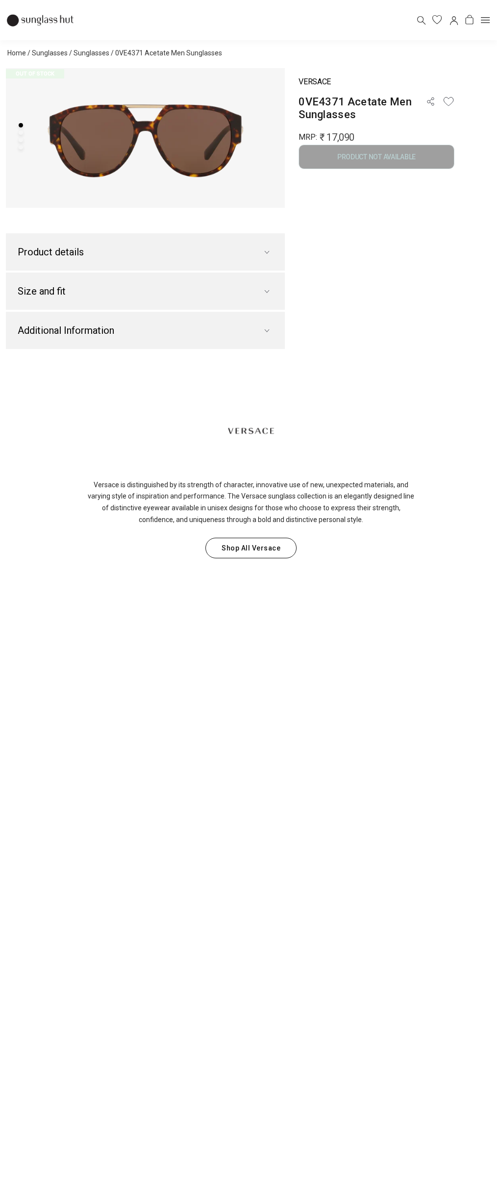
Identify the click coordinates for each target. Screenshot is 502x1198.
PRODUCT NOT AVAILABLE (376, 157)
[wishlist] (437, 20)
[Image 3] (21, 140)
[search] (421, 20)
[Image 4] (21, 147)
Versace (315, 81)
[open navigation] (485, 20)
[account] (453, 20)
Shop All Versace (251, 548)
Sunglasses (50, 53)
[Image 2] (21, 132)
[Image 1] (21, 125)
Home (16, 53)
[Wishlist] (448, 101)
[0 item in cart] (469, 20)
